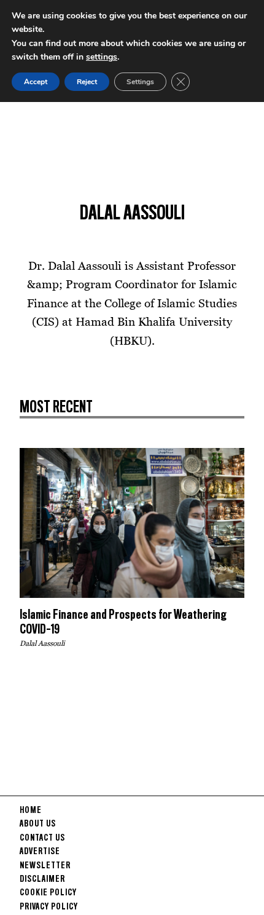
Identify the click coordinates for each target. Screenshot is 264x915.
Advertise (40, 851)
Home (31, 810)
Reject (87, 82)
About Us (38, 824)
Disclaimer (42, 879)
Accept (35, 82)
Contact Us (42, 838)
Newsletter (45, 866)
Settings (140, 82)
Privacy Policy (49, 907)
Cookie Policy (48, 893)
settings (101, 57)
